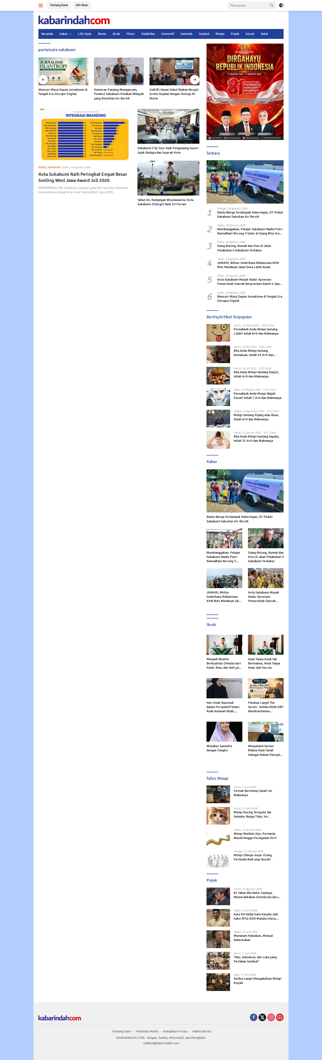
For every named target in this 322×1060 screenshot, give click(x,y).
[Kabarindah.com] (74, 20)
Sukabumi (53, 167)
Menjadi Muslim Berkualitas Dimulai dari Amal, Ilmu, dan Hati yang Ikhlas (224, 663)
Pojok (235, 34)
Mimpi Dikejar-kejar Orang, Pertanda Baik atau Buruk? (253, 857)
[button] (272, 5)
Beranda (47, 34)
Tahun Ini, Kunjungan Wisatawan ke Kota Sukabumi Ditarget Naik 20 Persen (165, 202)
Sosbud (204, 34)
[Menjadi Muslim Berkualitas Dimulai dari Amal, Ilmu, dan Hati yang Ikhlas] (224, 645)
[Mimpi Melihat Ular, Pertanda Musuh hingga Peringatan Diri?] (218, 837)
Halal (264, 34)
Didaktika (148, 34)
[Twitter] (262, 1018)
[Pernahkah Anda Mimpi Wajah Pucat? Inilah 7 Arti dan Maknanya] (218, 397)
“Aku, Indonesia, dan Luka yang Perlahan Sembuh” (255, 959)
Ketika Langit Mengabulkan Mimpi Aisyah (257, 981)
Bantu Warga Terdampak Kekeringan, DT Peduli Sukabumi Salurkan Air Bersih (250, 214)
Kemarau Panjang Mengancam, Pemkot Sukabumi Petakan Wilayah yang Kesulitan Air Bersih (119, 94)
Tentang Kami (59, 5)
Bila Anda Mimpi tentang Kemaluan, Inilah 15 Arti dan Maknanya (253, 353)
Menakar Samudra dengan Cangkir (219, 748)
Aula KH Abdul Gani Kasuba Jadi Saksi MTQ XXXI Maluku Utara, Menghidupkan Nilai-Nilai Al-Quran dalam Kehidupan (258, 916)
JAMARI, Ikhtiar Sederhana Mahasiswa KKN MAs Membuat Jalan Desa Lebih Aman (248, 265)
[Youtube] (280, 1018)
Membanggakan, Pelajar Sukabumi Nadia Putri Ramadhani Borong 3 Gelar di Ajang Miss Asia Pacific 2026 (249, 231)
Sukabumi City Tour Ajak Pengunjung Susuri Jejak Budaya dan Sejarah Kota (167, 150)
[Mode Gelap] (281, 5)
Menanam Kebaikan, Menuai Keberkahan (253, 938)
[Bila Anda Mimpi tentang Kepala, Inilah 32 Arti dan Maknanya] (218, 440)
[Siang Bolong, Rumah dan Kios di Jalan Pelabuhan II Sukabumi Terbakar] (266, 538)
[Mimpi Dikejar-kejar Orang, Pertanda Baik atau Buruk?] (218, 859)
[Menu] (41, 5)
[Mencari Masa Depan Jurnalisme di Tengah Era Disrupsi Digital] (63, 71)
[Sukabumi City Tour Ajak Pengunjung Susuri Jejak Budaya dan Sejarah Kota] (168, 126)
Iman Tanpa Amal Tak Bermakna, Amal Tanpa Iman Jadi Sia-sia (264, 663)
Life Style (84, 34)
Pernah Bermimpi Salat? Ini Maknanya (253, 793)
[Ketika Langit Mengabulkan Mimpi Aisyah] (218, 982)
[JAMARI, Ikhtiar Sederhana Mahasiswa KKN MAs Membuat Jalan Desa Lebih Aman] (224, 578)
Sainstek (187, 34)
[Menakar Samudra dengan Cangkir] (224, 732)
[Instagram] (271, 1018)
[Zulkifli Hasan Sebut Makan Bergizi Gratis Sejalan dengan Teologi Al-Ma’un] (174, 71)
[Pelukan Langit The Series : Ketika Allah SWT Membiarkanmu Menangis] (266, 688)
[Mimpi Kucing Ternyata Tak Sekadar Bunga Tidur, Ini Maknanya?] (218, 816)
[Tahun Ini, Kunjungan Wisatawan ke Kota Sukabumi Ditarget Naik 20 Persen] (168, 178)
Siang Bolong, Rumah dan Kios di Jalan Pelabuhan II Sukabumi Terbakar (244, 248)
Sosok (250, 34)
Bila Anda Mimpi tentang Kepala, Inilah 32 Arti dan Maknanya (256, 438)
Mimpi (219, 34)
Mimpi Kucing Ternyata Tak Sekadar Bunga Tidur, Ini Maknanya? (252, 814)
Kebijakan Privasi (175, 1031)
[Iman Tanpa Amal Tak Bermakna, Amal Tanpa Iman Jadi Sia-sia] (266, 645)
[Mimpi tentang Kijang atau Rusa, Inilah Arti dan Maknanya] (218, 418)
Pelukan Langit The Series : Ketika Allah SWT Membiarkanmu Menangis (266, 707)
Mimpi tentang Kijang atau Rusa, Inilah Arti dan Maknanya (256, 417)
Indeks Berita (201, 1031)
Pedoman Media (147, 1031)
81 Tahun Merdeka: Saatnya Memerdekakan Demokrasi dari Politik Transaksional (256, 895)
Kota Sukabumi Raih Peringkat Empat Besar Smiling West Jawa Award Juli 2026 (82, 177)
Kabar (63, 34)
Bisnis (102, 34)
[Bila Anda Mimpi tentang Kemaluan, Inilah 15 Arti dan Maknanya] (218, 354)
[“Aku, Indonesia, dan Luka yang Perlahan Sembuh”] (218, 961)
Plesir (130, 34)
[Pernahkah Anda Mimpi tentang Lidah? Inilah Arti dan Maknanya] (218, 333)
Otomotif (167, 34)
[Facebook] (253, 1018)
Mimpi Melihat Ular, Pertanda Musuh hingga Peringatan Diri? (255, 836)
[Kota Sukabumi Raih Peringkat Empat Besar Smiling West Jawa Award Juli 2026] (85, 135)
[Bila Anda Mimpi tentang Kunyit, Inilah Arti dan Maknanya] (218, 376)
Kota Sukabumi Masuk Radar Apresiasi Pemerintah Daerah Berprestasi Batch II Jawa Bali (249, 282)
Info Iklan (82, 5)
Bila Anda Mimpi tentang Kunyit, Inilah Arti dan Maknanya (256, 374)
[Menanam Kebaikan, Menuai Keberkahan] (218, 939)
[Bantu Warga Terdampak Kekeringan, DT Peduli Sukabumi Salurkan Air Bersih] (245, 182)
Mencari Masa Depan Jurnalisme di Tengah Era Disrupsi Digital (62, 92)
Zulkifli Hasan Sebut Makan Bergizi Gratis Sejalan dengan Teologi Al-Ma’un (173, 94)
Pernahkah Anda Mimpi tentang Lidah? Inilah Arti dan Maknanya (256, 331)
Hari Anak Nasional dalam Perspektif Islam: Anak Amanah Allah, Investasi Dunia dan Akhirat (223, 707)
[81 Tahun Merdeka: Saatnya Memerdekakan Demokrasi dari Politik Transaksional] (218, 896)
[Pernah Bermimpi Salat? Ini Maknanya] (218, 794)
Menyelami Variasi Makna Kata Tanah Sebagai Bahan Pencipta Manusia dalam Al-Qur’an (265, 750)
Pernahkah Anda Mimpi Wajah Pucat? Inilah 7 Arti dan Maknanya (257, 396)
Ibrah (116, 34)
